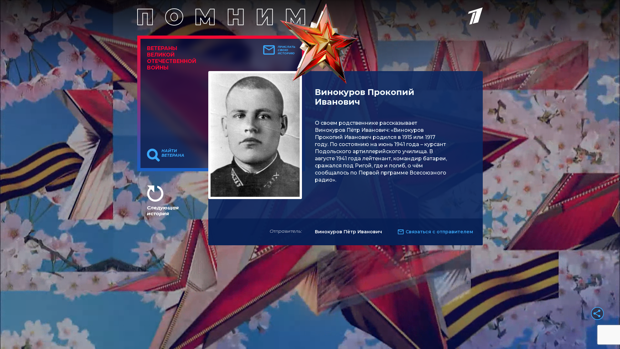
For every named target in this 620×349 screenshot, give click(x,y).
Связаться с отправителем (439, 232)
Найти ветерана (172, 153)
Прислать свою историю (286, 50)
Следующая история (163, 211)
